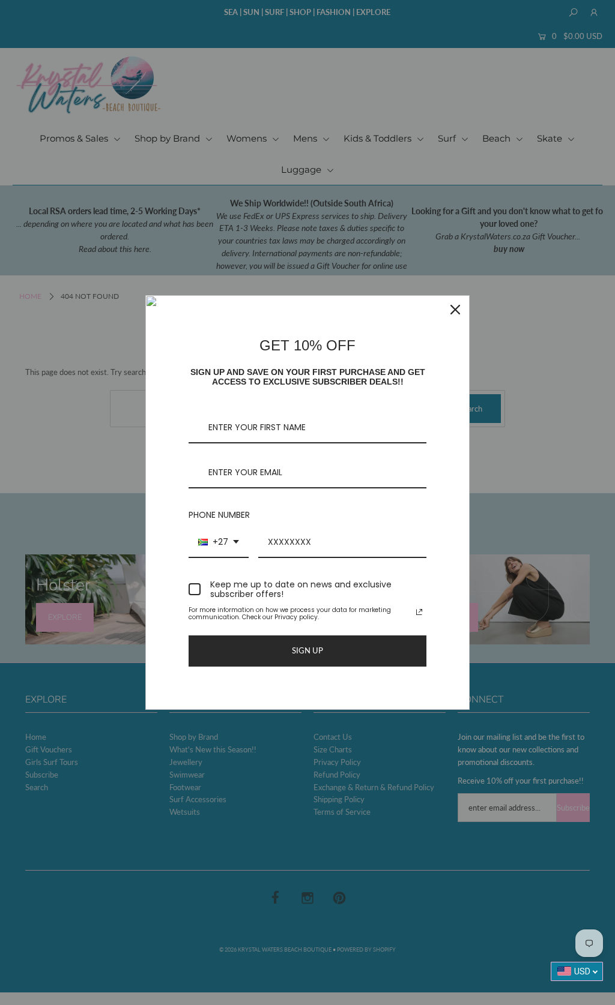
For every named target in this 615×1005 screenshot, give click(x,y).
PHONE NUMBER (219, 515)
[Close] (455, 309)
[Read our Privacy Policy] (419, 612)
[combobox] (219, 542)
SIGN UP (307, 650)
